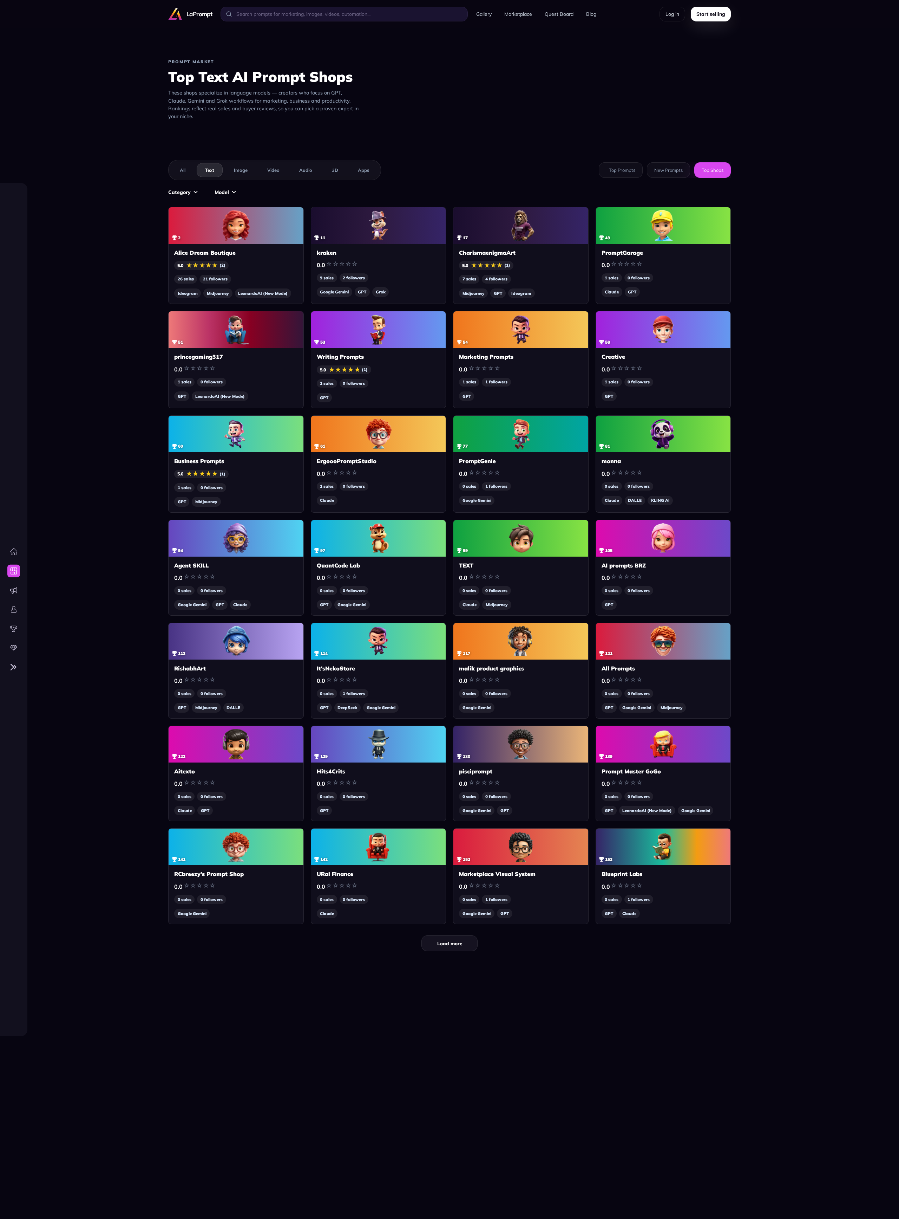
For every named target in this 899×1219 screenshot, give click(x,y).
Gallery (484, 14)
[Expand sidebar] (13, 667)
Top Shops (712, 170)
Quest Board (559, 14)
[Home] (13, 551)
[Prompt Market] (13, 571)
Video (273, 170)
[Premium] (13, 648)
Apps (363, 170)
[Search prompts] (229, 14)
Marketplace (518, 14)
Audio (305, 170)
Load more (449, 943)
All (182, 170)
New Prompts (668, 170)
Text (209, 170)
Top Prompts (622, 170)
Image (241, 170)
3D (335, 170)
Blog (591, 14)
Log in (672, 14)
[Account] (13, 609)
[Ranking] (13, 628)
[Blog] (13, 590)
